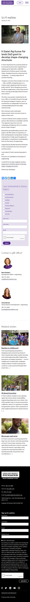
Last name (6, 224)
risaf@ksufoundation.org (8, 279)
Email (4, 230)
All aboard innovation (8, 393)
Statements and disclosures (8, 593)
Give (20, 2)
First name (6, 218)
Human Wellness (9, 206)
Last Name (4, 522)
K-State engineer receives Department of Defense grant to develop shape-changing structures (13, 164)
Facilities (7, 200)
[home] (7, 3)
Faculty (7, 203)
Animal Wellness (9, 194)
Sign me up (24, 581)
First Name (4, 515)
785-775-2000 (9, 486)
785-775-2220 (7, 492)
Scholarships (8, 211)
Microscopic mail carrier (9, 436)
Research (7, 208)
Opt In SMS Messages (8, 540)
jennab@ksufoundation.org (9, 309)
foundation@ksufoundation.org (13, 495)
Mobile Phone (5, 534)
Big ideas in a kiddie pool (9, 348)
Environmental (9, 197)
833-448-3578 (10, 489)
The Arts (7, 214)
